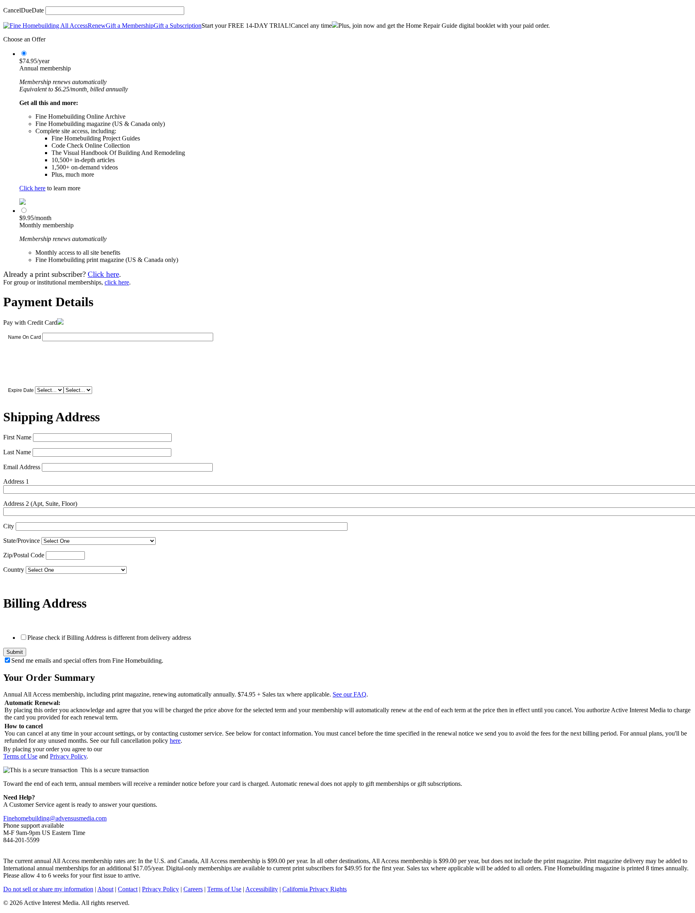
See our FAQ (349, 694)
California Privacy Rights (314, 889)
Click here (32, 188)
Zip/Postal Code (23, 555)
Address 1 (16, 481)
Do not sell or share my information (48, 889)
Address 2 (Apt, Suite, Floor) (40, 503)
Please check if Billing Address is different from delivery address (109, 637)
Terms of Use (20, 756)
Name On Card (24, 337)
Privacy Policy (68, 756)
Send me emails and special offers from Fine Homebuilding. (87, 660)
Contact (128, 889)
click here (117, 282)
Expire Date (21, 390)
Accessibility (261, 889)
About (105, 889)
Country (13, 569)
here (175, 740)
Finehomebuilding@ (29, 818)
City (8, 526)
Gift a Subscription (178, 25)
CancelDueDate (23, 10)
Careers (193, 889)
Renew (97, 25)
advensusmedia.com (81, 818)
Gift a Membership (130, 25)
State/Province (21, 540)
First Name (17, 437)
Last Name (17, 452)
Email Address (21, 467)
